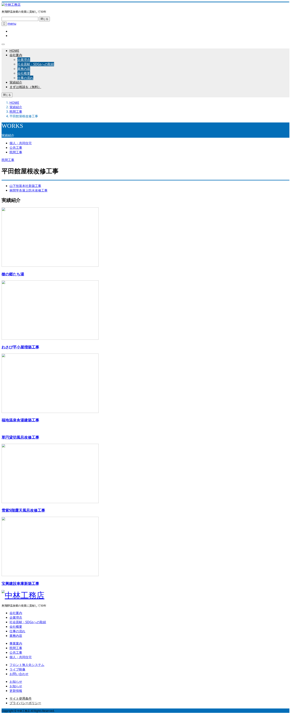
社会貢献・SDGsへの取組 (35, 64)
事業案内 (16, 643)
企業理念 (23, 59)
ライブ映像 (17, 669)
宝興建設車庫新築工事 (20, 583)
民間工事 (16, 152)
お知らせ (16, 681)
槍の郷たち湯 (13, 273)
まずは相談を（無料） (25, 87)
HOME (14, 50)
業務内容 (23, 68)
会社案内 (16, 55)
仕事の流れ (25, 78)
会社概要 (23, 73)
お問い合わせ (19, 674)
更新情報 (16, 690)
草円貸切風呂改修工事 (20, 437)
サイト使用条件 (21, 698)
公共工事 (16, 147)
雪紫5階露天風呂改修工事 (23, 510)
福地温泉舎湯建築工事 (20, 419)
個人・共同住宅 (21, 143)
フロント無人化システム (27, 665)
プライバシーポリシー (25, 703)
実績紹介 (16, 82)
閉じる (44, 18)
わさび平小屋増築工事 (20, 346)
